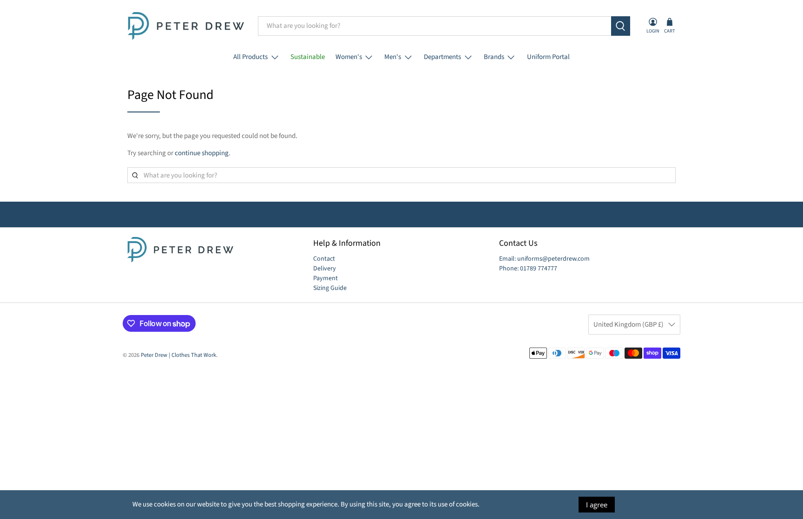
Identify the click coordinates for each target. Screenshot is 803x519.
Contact (324, 258)
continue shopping (202, 153)
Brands (494, 57)
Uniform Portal (548, 57)
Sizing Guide (330, 288)
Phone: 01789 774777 (528, 268)
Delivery (324, 268)
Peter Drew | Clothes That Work (178, 355)
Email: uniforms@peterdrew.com (544, 258)
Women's (349, 57)
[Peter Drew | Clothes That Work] (186, 26)
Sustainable (307, 57)
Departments (442, 57)
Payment (325, 278)
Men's (392, 57)
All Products (250, 57)
